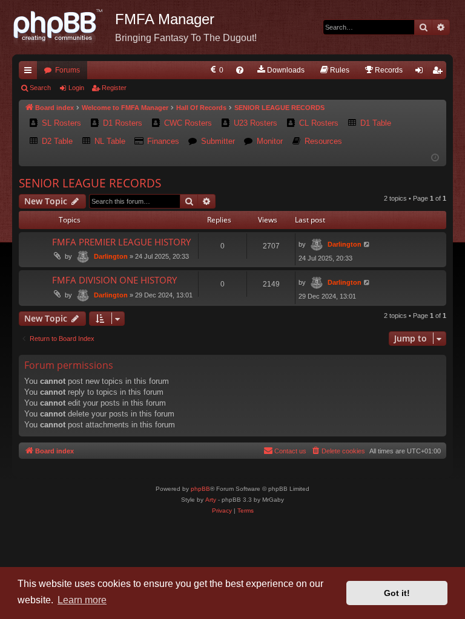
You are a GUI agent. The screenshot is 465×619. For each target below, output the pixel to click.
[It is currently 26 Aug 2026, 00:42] (435, 158)
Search (40, 87)
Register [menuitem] (439, 72)
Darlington (111, 256)
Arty (210, 499)
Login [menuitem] (421, 72)
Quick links (30, 72)
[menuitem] (216, 70)
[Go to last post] (367, 244)
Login (76, 87)
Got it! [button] (397, 593)
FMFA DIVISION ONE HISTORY (114, 280)
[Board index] (63, 27)
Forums (67, 70)
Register (114, 87)
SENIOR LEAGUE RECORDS (90, 183)
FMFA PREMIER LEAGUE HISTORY (121, 242)
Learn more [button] (82, 600)
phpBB (200, 488)
